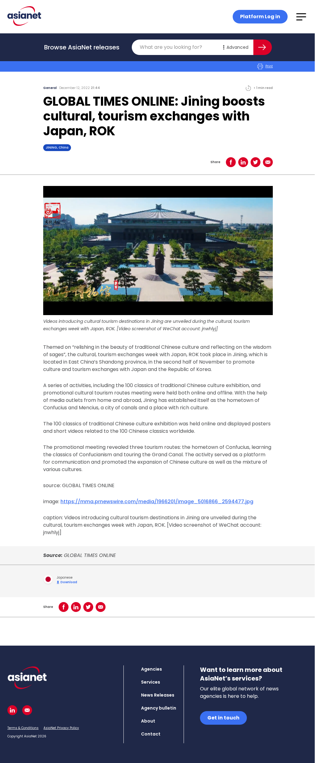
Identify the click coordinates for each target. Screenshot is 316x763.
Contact (150, 734)
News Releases (157, 695)
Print (269, 66)
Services (150, 682)
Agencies (151, 669)
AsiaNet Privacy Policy (61, 728)
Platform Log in (260, 16)
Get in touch (223, 717)
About (148, 721)
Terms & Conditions (23, 728)
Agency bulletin (158, 708)
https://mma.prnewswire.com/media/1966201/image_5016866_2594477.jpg (156, 501)
